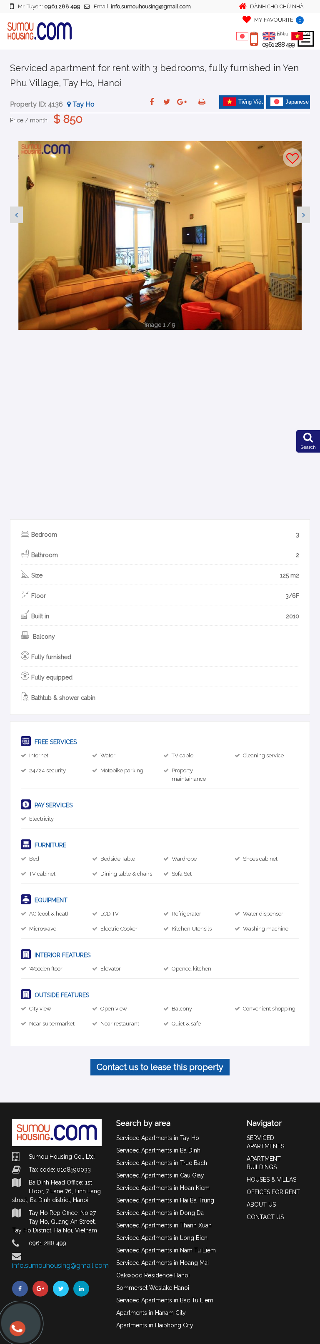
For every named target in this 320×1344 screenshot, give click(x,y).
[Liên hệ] (16, 1332)
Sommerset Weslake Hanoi (152, 1287)
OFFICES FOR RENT (273, 1192)
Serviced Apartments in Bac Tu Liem (164, 1300)
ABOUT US (261, 1204)
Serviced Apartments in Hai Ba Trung (165, 1200)
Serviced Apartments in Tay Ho (157, 1138)
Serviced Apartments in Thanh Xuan (164, 1225)
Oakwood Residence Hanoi (153, 1275)
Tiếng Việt (250, 102)
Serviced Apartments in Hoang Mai (162, 1262)
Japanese (297, 102)
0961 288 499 (278, 44)
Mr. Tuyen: (49, 6)
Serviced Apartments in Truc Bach (161, 1163)
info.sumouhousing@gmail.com (60, 1265)
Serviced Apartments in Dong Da (160, 1213)
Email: (142, 6)
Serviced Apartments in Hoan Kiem (163, 1188)
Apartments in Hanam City (151, 1312)
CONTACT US (265, 1217)
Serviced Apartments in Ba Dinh (158, 1150)
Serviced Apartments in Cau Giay (160, 1175)
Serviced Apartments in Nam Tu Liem (166, 1250)
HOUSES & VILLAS (271, 1179)
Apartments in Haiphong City (154, 1325)
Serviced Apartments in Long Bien (162, 1237)
